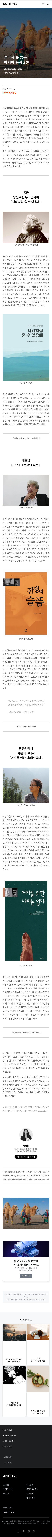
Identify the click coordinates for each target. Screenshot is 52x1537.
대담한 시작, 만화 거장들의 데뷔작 (14, 1403)
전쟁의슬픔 (33, 1179)
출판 (39, 1179)
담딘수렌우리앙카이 (25, 1172)
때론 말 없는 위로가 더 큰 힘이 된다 (38, 1412)
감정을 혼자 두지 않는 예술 (38, 1359)
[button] (43, 4)
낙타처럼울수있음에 (10, 1172)
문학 (39, 1172)
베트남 (13, 1175)
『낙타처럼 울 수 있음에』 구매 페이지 (26, 438)
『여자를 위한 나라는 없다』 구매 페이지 (26, 1032)
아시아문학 (38, 1175)
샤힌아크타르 (21, 1175)
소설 (28, 1175)
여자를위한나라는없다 (20, 1179)
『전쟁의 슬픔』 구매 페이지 (26, 726)
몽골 (35, 1172)
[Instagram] (28, 1531)
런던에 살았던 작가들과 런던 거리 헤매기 (14, 1360)
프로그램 (45, 1179)
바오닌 (44, 1172)
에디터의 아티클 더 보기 (26, 1156)
